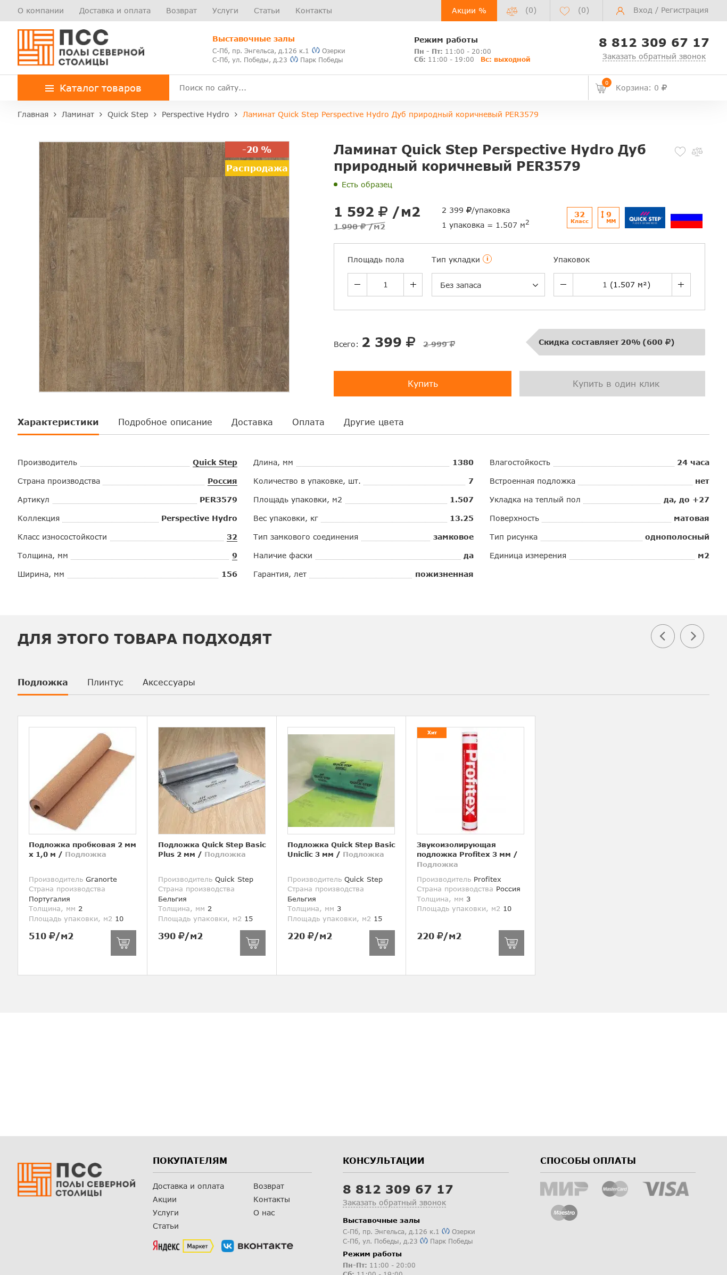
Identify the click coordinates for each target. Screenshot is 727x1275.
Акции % (469, 10)
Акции (165, 1199)
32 (232, 536)
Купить (423, 383)
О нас (264, 1212)
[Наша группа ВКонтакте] (257, 1246)
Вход (642, 9)
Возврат (181, 10)
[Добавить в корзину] (123, 943)
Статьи (267, 10)
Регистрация (684, 9)
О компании (41, 10)
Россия (222, 480)
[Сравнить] (697, 152)
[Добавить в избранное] (680, 152)
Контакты (313, 10)
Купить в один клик (616, 383)
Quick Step (215, 462)
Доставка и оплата (115, 10)
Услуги (225, 10)
